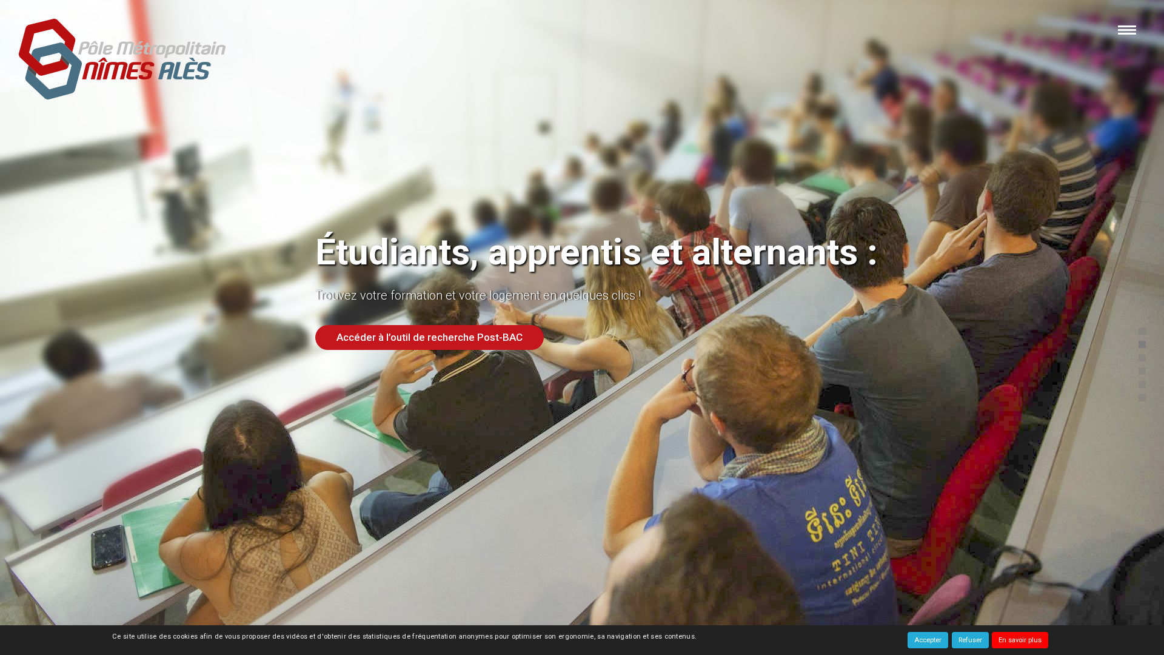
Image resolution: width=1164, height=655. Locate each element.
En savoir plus (1020, 640)
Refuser (970, 640)
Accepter (928, 640)
